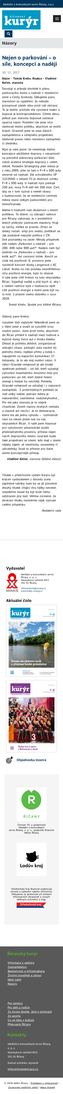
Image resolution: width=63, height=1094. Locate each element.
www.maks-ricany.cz (31, 591)
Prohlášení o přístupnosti (44, 1083)
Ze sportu (14, 1016)
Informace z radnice (21, 962)
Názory (12, 984)
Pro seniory (15, 1003)
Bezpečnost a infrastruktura (26, 971)
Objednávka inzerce (31, 760)
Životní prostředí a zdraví (24, 975)
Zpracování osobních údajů (23, 1087)
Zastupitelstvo (17, 967)
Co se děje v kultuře (21, 1020)
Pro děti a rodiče (19, 1007)
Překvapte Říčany (19, 1024)
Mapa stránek (47, 1087)
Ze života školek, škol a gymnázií (30, 1011)
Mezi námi (14, 979)
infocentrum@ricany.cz (33, 588)
